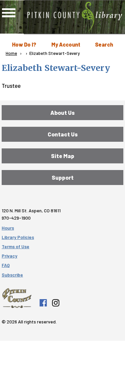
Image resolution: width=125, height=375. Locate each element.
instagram (55, 302)
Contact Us (63, 134)
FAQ (6, 265)
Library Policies (18, 237)
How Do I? (24, 44)
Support (63, 177)
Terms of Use (15, 246)
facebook (43, 302)
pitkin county (17, 298)
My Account (65, 44)
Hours (8, 228)
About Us (62, 112)
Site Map (62, 155)
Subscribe (12, 275)
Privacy (9, 256)
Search (104, 44)
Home (11, 53)
